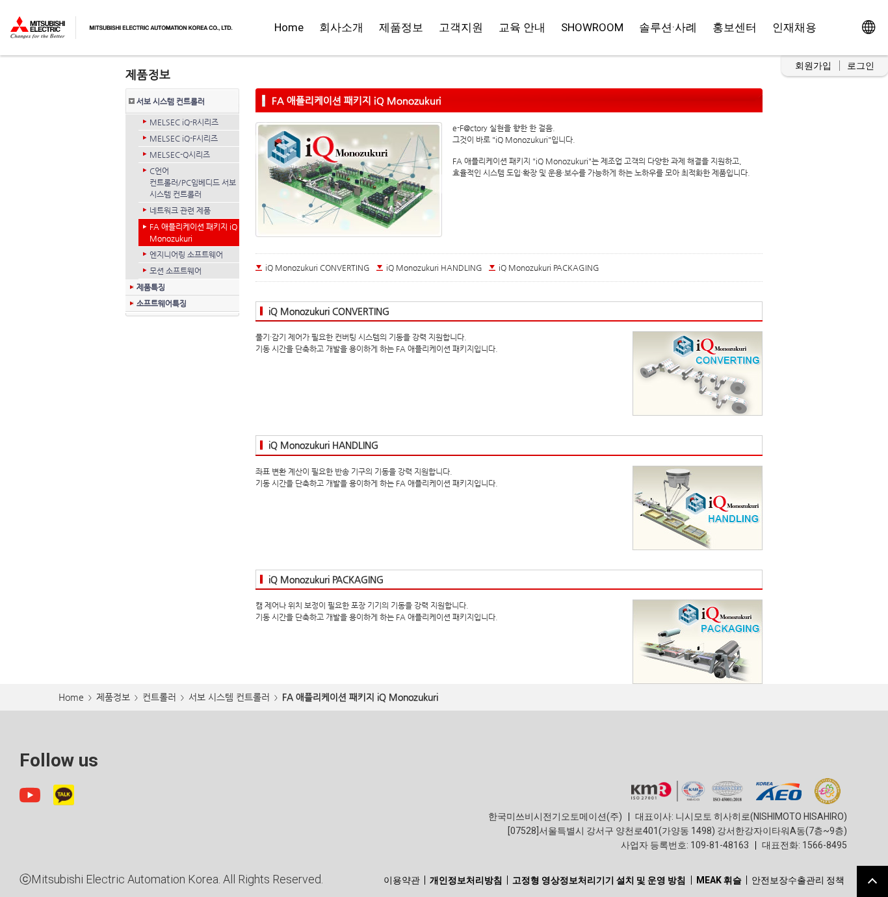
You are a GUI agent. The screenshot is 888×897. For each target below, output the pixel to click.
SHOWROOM (592, 27)
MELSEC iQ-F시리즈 (184, 138)
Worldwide (868, 27)
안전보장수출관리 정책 (797, 880)
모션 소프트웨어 (176, 270)
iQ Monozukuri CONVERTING (317, 267)
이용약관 (402, 880)
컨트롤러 (159, 697)
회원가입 (813, 65)
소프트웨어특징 (162, 303)
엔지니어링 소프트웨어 (186, 254)
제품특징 (151, 287)
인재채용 (794, 27)
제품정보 (401, 27)
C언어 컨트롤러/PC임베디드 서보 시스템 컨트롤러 (193, 182)
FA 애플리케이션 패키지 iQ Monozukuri (193, 232)
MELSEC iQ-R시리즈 (184, 122)
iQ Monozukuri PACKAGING (549, 267)
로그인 (860, 65)
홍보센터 (734, 27)
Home (289, 27)
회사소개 (341, 27)
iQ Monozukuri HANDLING (434, 267)
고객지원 (461, 27)
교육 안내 (522, 27)
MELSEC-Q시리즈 (180, 154)
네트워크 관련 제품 (180, 210)
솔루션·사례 (668, 27)
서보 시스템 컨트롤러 (171, 101)
